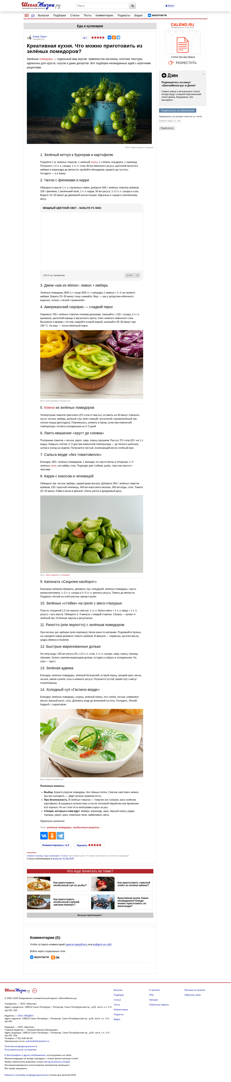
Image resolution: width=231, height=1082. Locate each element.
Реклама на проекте (194, 990)
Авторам (153, 999)
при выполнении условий (57, 1061)
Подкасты (123, 15)
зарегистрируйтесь (76, 944)
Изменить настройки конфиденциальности (27, 1075)
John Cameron (52, 575)
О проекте (154, 990)
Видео (138, 15)
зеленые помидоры (59, 827)
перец (94, 162)
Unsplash (66, 575)
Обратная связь (192, 995)
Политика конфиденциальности (21, 1046)
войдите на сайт (102, 944)
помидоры (46, 59)
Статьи (74, 15)
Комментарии (104, 15)
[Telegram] (118, 37)
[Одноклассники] (114, 37)
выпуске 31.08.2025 (63, 858)
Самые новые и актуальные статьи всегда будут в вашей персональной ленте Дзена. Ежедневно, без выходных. (181, 95)
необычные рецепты (86, 827)
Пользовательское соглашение (20, 1049)
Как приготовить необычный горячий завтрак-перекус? (66, 902)
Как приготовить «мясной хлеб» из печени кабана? (134, 884)
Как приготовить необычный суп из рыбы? (70, 884)
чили (53, 465)
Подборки (59, 15)
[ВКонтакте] (109, 37)
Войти (170, 5)
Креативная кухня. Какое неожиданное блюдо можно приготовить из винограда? (133, 902)
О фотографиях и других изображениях (25, 1055)
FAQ (151, 995)
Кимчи (49, 408)
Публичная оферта (159, 1004)
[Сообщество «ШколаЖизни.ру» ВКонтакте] (157, 15)
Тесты (87, 15)
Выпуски (43, 15)
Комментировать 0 (55, 845)
